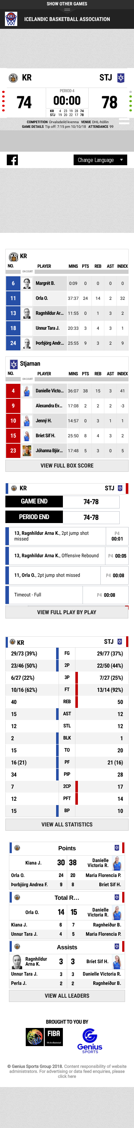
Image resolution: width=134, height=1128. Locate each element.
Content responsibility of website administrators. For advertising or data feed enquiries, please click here (67, 1071)
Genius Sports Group (89, 1041)
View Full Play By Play (66, 612)
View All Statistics (67, 824)
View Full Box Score (67, 465)
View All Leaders (67, 995)
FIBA (44, 1041)
